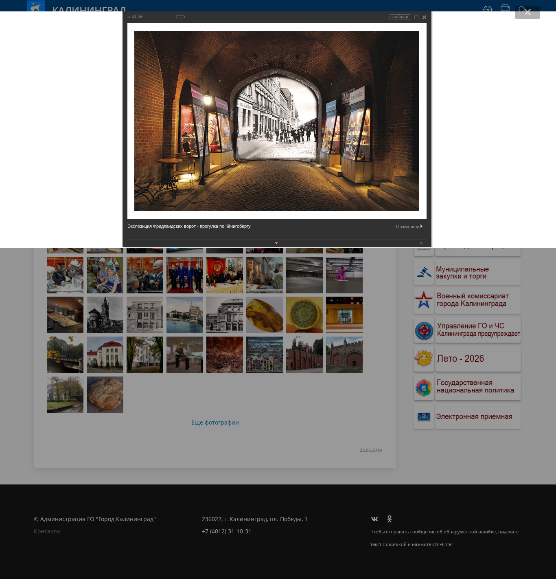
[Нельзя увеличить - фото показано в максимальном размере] (416, 17)
